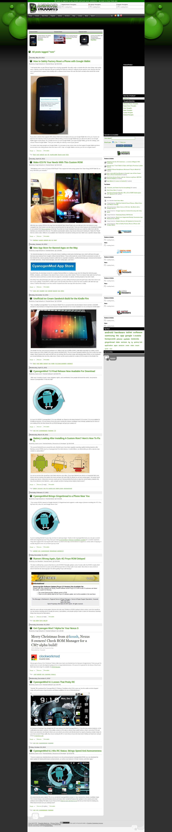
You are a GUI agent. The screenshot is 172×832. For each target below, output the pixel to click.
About (86, 15)
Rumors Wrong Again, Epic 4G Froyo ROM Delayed (59, 558)
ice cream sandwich (61, 363)
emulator (42, 291)
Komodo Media (48, 825)
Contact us (126, 98)
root (46, 291)
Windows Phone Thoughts (130, 103)
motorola (135, 339)
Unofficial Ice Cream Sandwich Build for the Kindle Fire (61, 298)
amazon (121, 345)
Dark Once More (112, 190)
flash (34, 154)
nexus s (53, 674)
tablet (41, 363)
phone (119, 339)
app (38, 291)
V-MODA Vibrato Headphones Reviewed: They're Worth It (123, 169)
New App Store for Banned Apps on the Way (55, 248)
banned (55, 291)
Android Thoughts (128, 114)
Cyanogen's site (38, 735)
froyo (41, 620)
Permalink (46, 150)
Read (31, 151)
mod (38, 154)
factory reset (61, 154)
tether (62, 291)
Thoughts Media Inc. (44, 823)
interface (35, 240)
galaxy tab (138, 342)
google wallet (53, 154)
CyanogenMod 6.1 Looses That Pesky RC (54, 682)
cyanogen (50, 430)
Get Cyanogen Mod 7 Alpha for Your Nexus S (55, 628)
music (137, 345)
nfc (48, 154)
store (34, 291)
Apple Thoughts (123, 4)
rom (46, 154)
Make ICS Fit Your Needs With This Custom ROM (58, 162)
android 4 (70, 363)
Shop (73, 15)
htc (117, 335)
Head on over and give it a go (68, 801)
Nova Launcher (46, 229)
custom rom (51, 488)
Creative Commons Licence (95, 823)
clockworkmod (68, 488)
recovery (40, 488)
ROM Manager (56, 667)
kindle (53, 363)
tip (47, 488)
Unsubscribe (128, 145)
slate (118, 342)
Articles (60, 15)
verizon (124, 342)
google (128, 336)
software (137, 332)
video (132, 345)
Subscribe (119, 145)
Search (93, 15)
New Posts (45, 15)
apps (115, 345)
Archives (67, 15)
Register (53, 15)
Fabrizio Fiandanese (46, 824)
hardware (119, 332)
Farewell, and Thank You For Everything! (119, 187)
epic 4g (45, 620)
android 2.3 (60, 551)
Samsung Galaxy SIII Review (124, 214)
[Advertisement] (86, 23)
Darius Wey (57, 824)
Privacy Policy (55, 823)
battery (35, 488)
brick (67, 154)
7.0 (55, 430)
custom (41, 240)
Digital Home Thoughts (69, 4)
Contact (80, 15)
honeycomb (110, 339)
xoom (127, 345)
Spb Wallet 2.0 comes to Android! (116, 181)
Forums (37, 15)
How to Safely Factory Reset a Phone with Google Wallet (61, 61)
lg (132, 342)
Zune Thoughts (127, 108)
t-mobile (137, 336)
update (127, 339)
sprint (106, 348)
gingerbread (53, 551)
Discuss (39, 150)
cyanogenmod (43, 430)
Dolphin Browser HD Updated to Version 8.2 (128, 221)
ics (52, 240)
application (109, 345)
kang (55, 240)
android (42, 154)
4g (129, 342)
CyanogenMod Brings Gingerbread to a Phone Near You (61, 496)
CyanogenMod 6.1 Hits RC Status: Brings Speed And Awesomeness (67, 751)
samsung (110, 335)
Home (30, 15)
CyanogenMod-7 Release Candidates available (72, 539)
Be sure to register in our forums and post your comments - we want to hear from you (86, 1)
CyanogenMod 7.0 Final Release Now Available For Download (64, 371)
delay (37, 620)
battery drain (59, 488)
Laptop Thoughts (95, 4)
